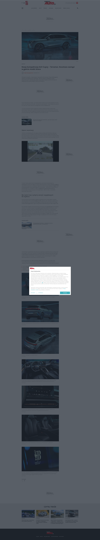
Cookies (37, 289)
